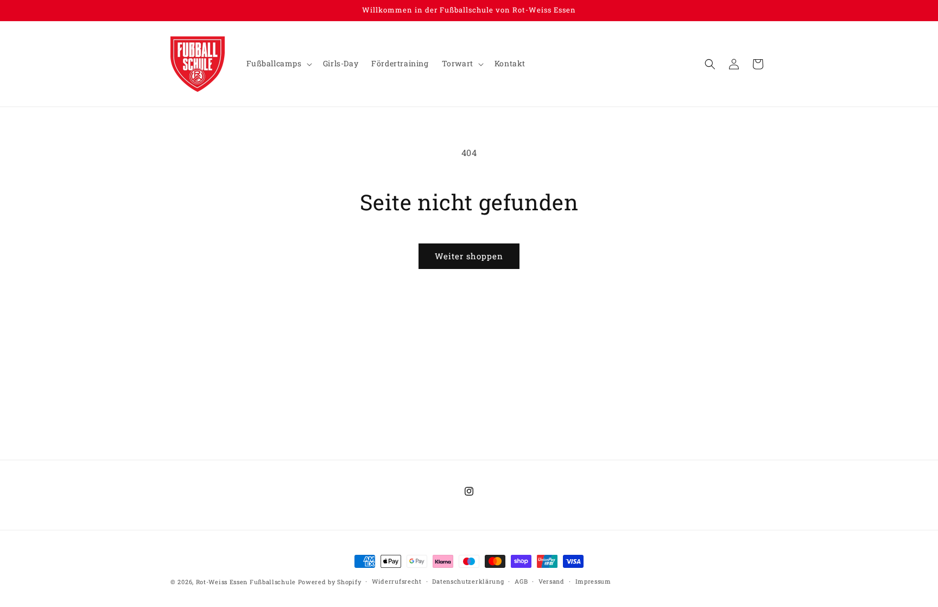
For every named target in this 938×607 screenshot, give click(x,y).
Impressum (593, 581)
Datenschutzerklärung (468, 581)
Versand (551, 581)
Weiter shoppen (469, 256)
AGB (521, 581)
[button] (278, 63)
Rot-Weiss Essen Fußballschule (246, 582)
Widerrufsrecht (397, 581)
